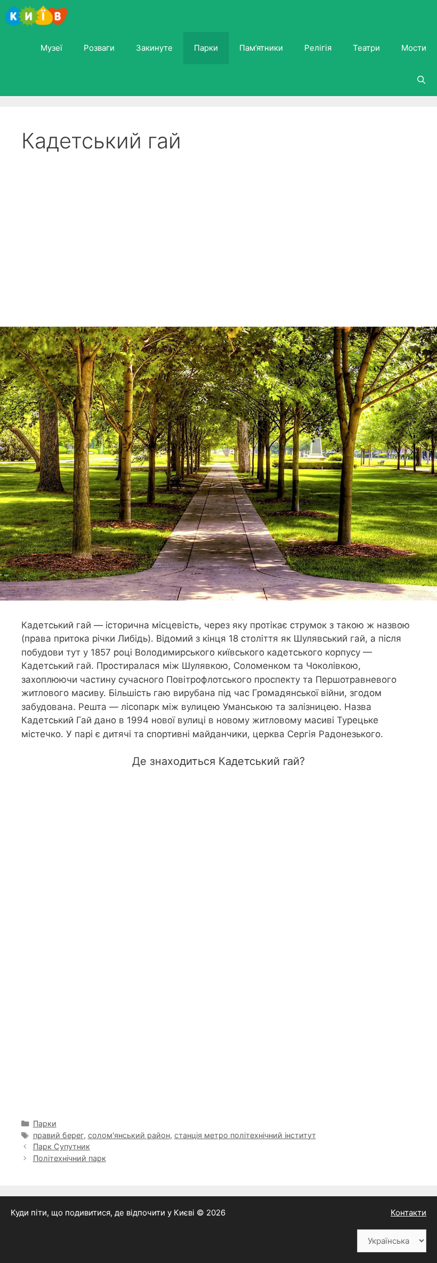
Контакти (408, 1212)
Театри (366, 48)
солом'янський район (129, 1135)
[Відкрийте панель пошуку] (421, 80)
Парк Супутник (61, 1146)
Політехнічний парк (69, 1158)
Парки (206, 48)
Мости (413, 48)
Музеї (51, 48)
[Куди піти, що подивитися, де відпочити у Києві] (38, 16)
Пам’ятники (261, 48)
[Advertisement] (218, 234)
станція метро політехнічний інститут (245, 1135)
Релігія (317, 48)
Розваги (99, 48)
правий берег (58, 1135)
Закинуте (154, 48)
